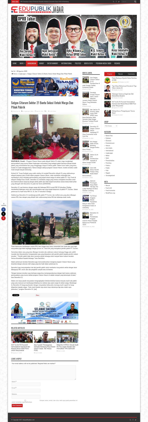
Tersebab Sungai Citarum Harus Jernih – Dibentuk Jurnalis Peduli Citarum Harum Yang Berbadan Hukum (91, 98)
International (66, 63)
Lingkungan (31, 63)
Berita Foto (88, 63)
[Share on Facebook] (3, 209)
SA (19, 111)
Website (14, 394)
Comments (131, 74)
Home (14, 63)
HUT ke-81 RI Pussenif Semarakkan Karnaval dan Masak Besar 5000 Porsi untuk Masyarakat (20, 347)
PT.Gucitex (48, 195)
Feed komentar (110, 190)
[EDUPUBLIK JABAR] (37, 11)
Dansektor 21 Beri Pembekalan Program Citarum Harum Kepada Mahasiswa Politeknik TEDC (90, 218)
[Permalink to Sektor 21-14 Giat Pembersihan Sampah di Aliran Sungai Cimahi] (85, 160)
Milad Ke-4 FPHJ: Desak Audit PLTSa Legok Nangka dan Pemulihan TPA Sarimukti (67, 346)
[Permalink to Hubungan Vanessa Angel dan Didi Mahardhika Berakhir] (107, 99)
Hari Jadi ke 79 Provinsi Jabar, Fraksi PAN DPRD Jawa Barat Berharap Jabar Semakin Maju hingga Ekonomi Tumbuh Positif (90, 115)
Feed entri (109, 188)
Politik (108, 168)
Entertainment (52, 63)
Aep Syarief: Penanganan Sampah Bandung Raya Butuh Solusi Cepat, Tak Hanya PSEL (44, 347)
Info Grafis (109, 148)
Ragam (108, 173)
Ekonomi (108, 140)
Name (13, 381)
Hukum (108, 145)
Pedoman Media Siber (103, 63)
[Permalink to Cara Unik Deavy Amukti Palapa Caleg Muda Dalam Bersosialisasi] (85, 173)
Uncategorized (110, 175)
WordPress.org (110, 193)
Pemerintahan (110, 160)
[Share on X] (3, 214)
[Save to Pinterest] (3, 218)
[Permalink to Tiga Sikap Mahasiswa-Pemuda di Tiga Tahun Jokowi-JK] (107, 91)
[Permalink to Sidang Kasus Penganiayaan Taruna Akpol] (107, 116)
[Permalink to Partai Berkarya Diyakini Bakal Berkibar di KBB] (107, 83)
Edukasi (108, 138)
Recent (120, 74)
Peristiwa (108, 163)
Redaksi (117, 63)
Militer (32, 111)
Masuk (108, 185)
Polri (107, 170)
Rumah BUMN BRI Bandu (28, 1)
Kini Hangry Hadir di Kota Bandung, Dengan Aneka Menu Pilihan (90, 145)
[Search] (135, 1)
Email (13, 388)
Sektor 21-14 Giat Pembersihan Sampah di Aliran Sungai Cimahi (90, 158)
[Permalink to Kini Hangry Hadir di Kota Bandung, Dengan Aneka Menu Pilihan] (85, 147)
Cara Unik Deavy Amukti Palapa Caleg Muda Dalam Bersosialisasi (90, 171)
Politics (78, 63)
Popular (109, 74)
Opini (107, 158)
